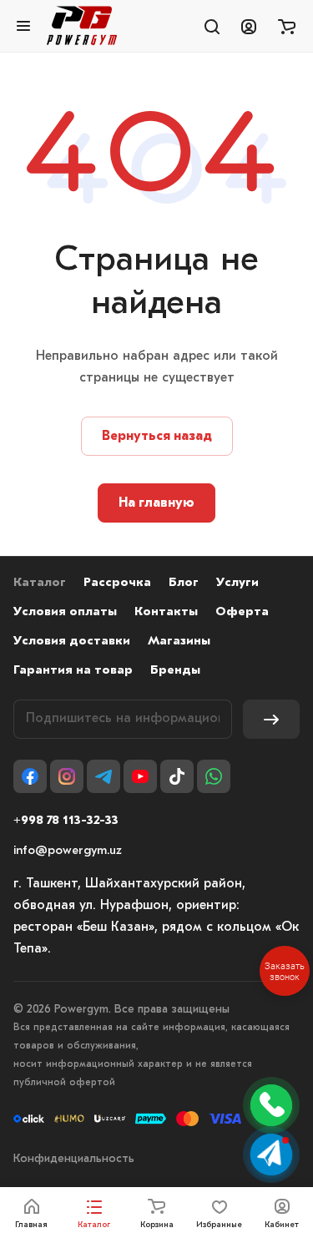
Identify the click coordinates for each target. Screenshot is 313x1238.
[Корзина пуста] (286, 26)
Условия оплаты (65, 612)
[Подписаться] (271, 719)
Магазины (179, 641)
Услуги (237, 583)
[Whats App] (213, 776)
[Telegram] (103, 776)
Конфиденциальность (73, 1159)
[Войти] (248, 26)
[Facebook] (30, 776)
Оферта (242, 612)
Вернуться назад (157, 436)
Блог (184, 583)
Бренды (175, 670)
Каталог (39, 583)
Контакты (166, 612)
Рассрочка (117, 583)
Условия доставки (71, 641)
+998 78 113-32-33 (66, 821)
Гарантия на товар (73, 670)
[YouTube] (140, 776)
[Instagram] (66, 776)
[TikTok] (177, 776)
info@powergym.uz (67, 851)
